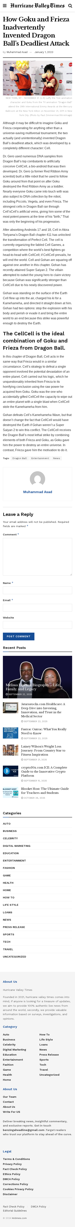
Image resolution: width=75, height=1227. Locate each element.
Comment (11, 534)
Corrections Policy (15, 1184)
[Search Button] (70, 6)
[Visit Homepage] (37, 6)
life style (10, 904)
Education (11, 853)
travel (8, 949)
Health (8, 882)
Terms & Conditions (16, 1159)
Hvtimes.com (19, 1218)
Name (8, 583)
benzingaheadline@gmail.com (23, 1130)
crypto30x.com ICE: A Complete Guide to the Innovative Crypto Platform (44, 771)
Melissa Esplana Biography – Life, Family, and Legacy (33, 687)
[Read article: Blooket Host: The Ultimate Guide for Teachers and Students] (10, 792)
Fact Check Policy (15, 1169)
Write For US (11, 1111)
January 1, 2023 (44, 52)
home (7, 890)
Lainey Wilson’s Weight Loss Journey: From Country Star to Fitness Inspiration (43, 750)
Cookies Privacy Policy (18, 1189)
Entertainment (40, 458)
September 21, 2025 (35, 759)
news (7, 919)
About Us (9, 1106)
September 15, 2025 (35, 780)
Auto (7, 823)
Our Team (9, 1096)
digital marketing (16, 845)
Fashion (9, 867)
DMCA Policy (11, 1179)
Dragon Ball (19, 458)
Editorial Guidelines (15, 1210)
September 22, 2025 (20, 694)
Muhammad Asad (17, 52)
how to (8, 897)
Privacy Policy (12, 1164)
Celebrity (10, 838)
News (56, 458)
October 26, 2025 (34, 798)
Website (8, 617)
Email (8, 600)
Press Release (14, 927)
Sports (8, 934)
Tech (6, 941)
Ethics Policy (11, 1174)
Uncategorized (14, 956)
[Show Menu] (5, 6)
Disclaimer (10, 1194)
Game (7, 875)
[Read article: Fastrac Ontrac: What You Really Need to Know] (10, 732)
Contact (8, 1101)
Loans (7, 912)
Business (10, 830)
